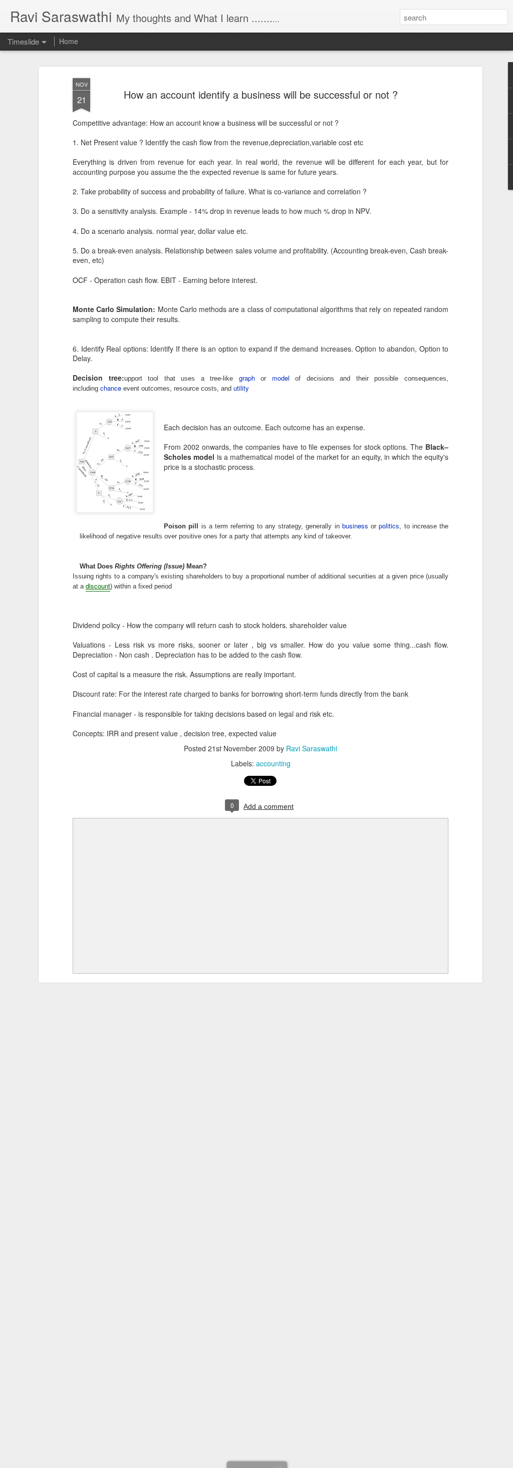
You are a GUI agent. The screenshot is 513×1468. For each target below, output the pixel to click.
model (281, 378)
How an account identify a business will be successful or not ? (261, 94)
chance (110, 388)
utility (241, 388)
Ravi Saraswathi (311, 748)
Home (68, 41)
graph (247, 378)
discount (98, 586)
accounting (273, 763)
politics (389, 525)
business (355, 525)
